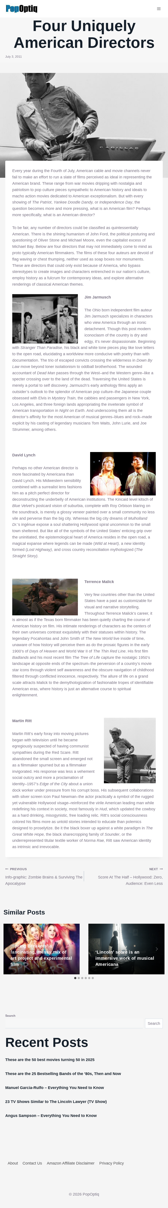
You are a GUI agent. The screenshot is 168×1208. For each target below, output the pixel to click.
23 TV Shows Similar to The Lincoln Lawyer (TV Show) (56, 1101)
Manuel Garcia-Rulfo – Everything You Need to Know (54, 1087)
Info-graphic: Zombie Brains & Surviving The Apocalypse (43, 876)
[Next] (157, 949)
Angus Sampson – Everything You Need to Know (51, 1115)
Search (10, 1015)
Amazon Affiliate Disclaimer (70, 1163)
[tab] (75, 978)
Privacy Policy (111, 1163)
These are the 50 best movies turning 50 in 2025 (49, 1060)
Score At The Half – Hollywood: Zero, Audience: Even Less (130, 876)
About (13, 1163)
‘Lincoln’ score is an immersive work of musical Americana (124, 958)
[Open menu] (159, 8)
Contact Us (32, 1163)
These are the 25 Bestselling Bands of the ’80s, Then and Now (63, 1074)
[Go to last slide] (11, 949)
